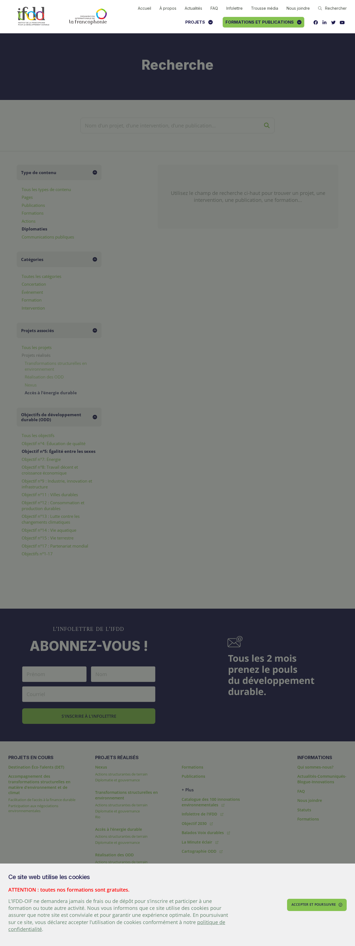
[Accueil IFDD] (33, 16)
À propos (167, 8)
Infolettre (234, 8)
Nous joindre (298, 8)
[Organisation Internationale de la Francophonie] (88, 17)
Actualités (193, 8)
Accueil (144, 8)
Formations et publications (259, 22)
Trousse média (264, 8)
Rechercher (336, 8)
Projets (195, 22)
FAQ (214, 8)
